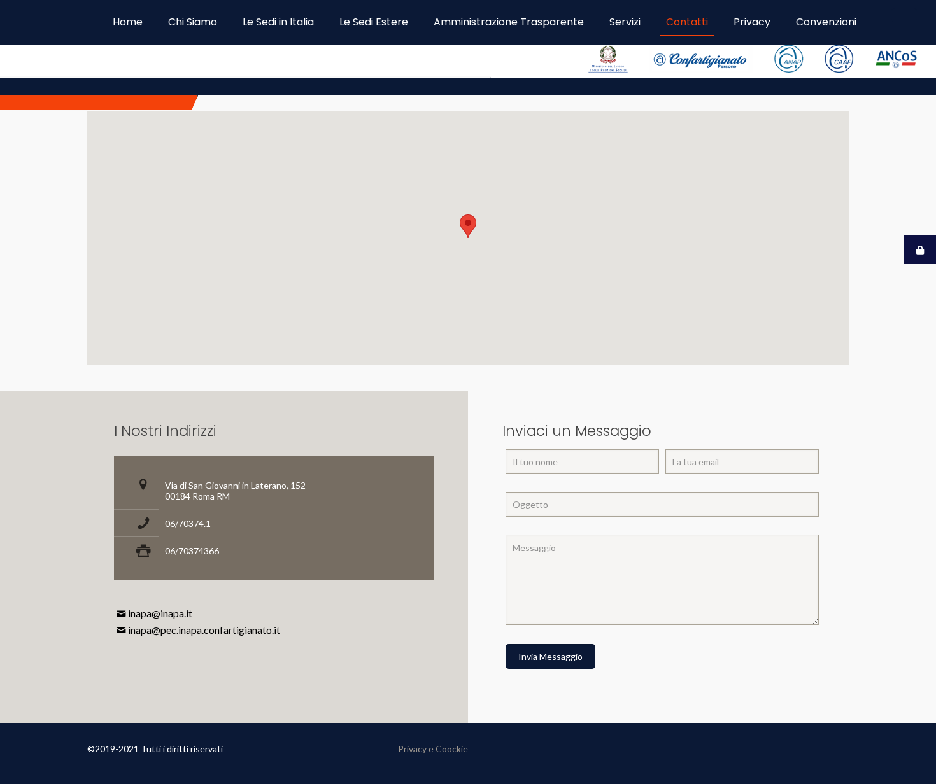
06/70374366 (192, 550)
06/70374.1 (188, 523)
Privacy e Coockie (433, 748)
